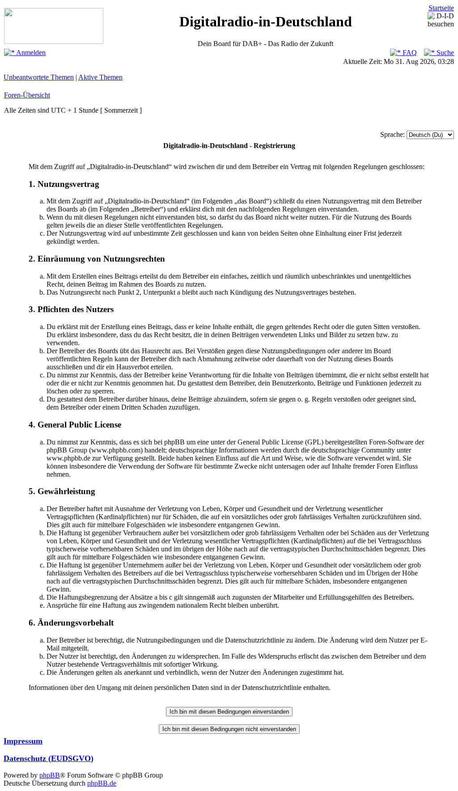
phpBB (49, 775)
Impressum (23, 740)
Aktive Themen (100, 77)
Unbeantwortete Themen (39, 77)
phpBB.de (101, 783)
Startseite (441, 8)
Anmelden (30, 52)
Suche (444, 52)
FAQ (409, 52)
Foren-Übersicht (27, 95)
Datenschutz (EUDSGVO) (48, 758)
